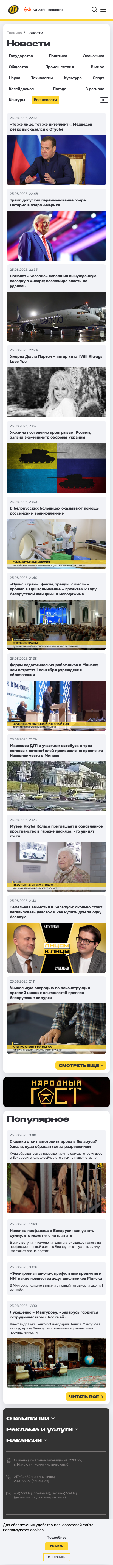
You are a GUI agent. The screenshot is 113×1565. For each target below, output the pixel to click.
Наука (14, 77)
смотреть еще (79, 1066)
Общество (18, 66)
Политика (58, 55)
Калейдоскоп (21, 88)
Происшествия (59, 66)
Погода (59, 88)
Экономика (93, 55)
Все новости (45, 99)
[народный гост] (56, 1092)
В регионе (94, 88)
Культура (73, 77)
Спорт (98, 77)
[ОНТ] (13, 9)
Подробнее (56, 1537)
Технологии (42, 77)
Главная (14, 33)
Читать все (84, 1397)
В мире (97, 66)
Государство (21, 55)
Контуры (17, 99)
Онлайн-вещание (48, 9)
